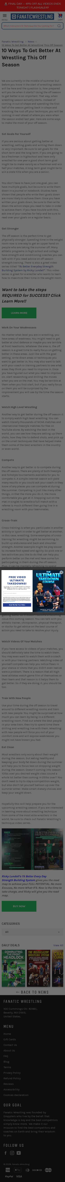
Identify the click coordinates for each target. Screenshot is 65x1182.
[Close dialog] (61, 572)
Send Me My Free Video (17, 605)
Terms (13, 601)
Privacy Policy (9, 601)
